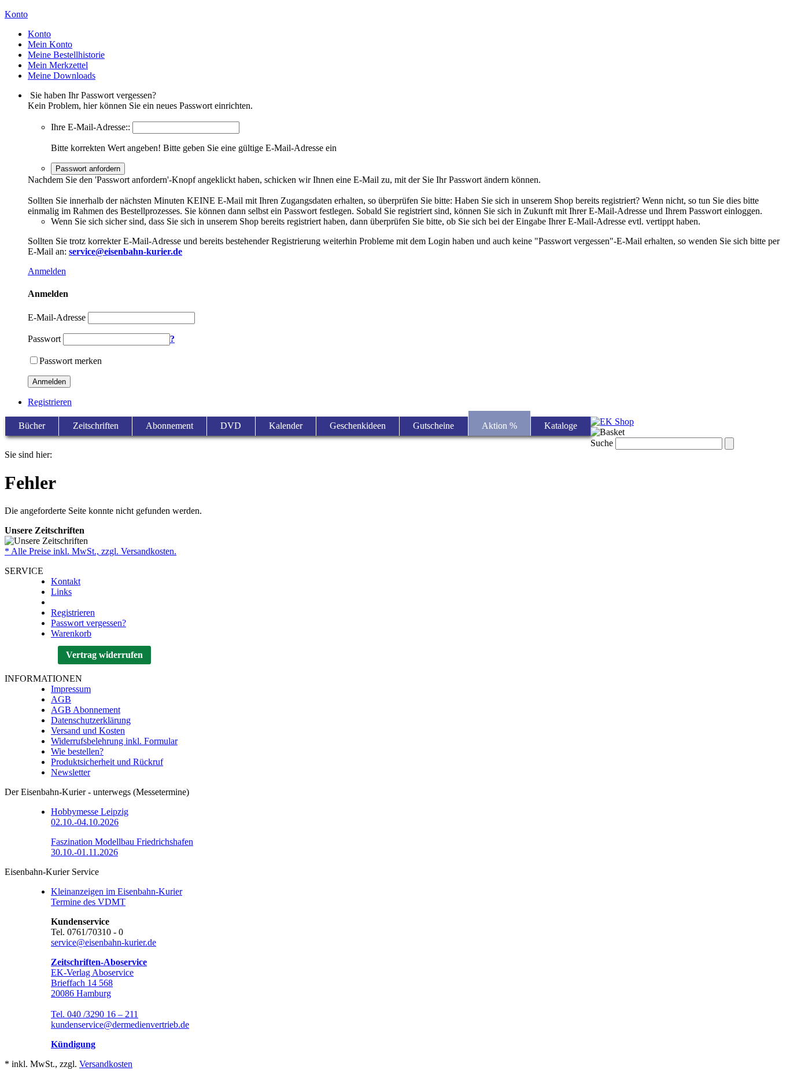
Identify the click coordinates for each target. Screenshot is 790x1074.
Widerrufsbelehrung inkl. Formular (114, 741)
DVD (230, 426)
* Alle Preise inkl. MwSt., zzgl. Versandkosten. (90, 551)
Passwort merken (70, 361)
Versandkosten (105, 1064)
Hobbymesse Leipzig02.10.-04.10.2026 (89, 817)
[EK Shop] (612, 421)
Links (61, 592)
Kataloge (560, 426)
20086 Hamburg (81, 993)
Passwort (44, 339)
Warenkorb (71, 633)
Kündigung (73, 1044)
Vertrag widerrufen (104, 655)
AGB (61, 699)
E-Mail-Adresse (57, 317)
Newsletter (70, 772)
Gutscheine (433, 426)
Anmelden (47, 271)
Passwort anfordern (88, 168)
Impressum (71, 689)
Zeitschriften (96, 426)
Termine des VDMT (88, 902)
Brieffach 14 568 (82, 983)
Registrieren (50, 402)
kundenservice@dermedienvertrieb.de (120, 1024)
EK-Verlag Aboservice (92, 972)
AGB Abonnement (85, 710)
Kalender (285, 426)
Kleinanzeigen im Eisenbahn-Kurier (116, 891)
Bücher (32, 426)
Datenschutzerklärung (91, 720)
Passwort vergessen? (88, 623)
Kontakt (65, 581)
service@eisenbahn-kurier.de (103, 942)
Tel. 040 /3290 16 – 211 (94, 1014)
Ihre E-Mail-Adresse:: (90, 127)
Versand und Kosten (88, 730)
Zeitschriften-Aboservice (99, 962)
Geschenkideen (358, 426)
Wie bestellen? (77, 751)
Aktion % (499, 426)
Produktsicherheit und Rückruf (107, 762)
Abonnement (169, 426)
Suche (601, 443)
